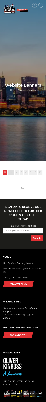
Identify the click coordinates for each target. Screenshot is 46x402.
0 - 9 (11, 172)
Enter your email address (23, 226)
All (5, 172)
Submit (37, 238)
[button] (34, 5)
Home (13, 90)
